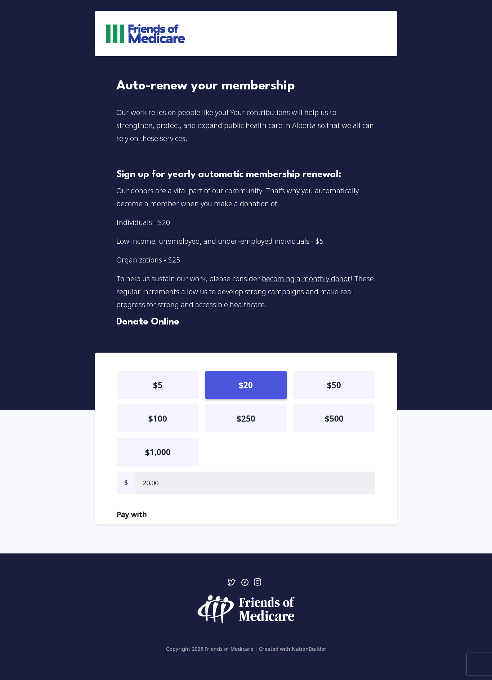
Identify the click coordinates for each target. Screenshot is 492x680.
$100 (157, 418)
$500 (334, 418)
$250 (246, 418)
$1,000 (158, 451)
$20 (246, 384)
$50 (334, 384)
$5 (157, 384)
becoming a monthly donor (306, 278)
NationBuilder (309, 648)
